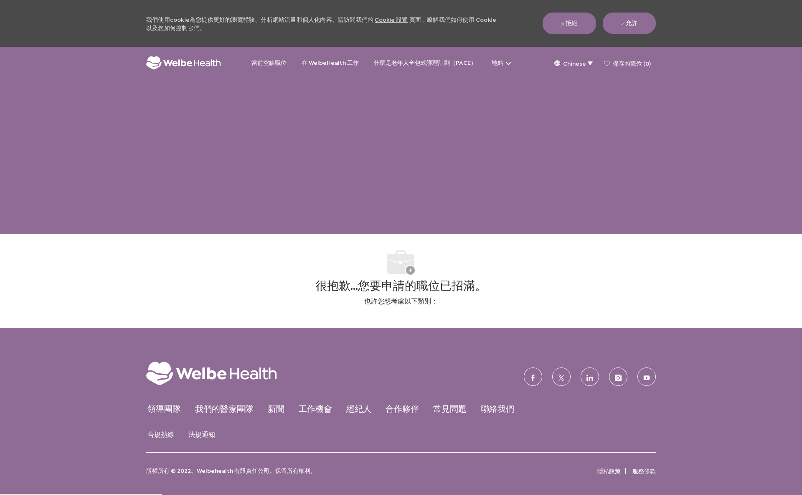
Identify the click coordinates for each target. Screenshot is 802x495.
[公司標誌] (183, 63)
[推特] (561, 376)
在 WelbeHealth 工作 (330, 62)
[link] (228, 373)
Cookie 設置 (391, 19)
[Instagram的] (618, 376)
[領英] (590, 376)
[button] (573, 63)
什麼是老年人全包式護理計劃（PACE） (425, 62)
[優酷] (646, 376)
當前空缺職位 (269, 62)
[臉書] (533, 376)
